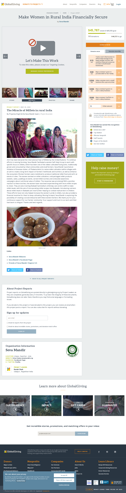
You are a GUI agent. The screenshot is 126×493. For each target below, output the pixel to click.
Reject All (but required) (64, 480)
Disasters (92, 4)
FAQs (76, 471)
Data (120, 489)
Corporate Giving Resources (108, 468)
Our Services (55, 465)
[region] (39, 480)
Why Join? (30, 468)
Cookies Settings (64, 485)
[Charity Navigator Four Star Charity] (90, 482)
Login (118, 4)
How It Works (79, 465)
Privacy (96, 489)
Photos (52, 100)
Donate (31, 4)
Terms (107, 489)
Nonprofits (73, 4)
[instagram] (107, 452)
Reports (32, 100)
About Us (80, 461)
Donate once (95, 51)
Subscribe (82, 433)
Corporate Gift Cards (58, 471)
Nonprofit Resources (105, 465)
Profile (17, 362)
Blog (99, 4)
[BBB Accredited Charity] (105, 482)
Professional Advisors (11, 471)
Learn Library (106, 461)
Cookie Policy (21, 481)
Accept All (64, 475)
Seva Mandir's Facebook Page (20, 260)
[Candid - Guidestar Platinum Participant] (96, 482)
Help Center (82, 451)
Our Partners (55, 468)
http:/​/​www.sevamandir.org (23, 358)
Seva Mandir (64, 21)
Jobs (76, 468)
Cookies (102, 489)
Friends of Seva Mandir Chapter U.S (23, 263)
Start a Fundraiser (105, 181)
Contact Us (78, 474)
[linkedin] (115, 452)
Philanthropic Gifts (10, 468)
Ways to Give (8, 465)
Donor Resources (104, 471)
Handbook (30, 471)
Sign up (21, 331)
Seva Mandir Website (17, 257)
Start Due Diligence (33, 465)
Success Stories (104, 474)
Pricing (112, 489)
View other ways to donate (113, 117)
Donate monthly (115, 51)
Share (72, 100)
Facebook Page (19, 360)
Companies (83, 4)
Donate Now (105, 45)
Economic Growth (52, 13)
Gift (108, 4)
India (65, 13)
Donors (7, 461)
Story (11, 100)
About (65, 4)
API (117, 489)
